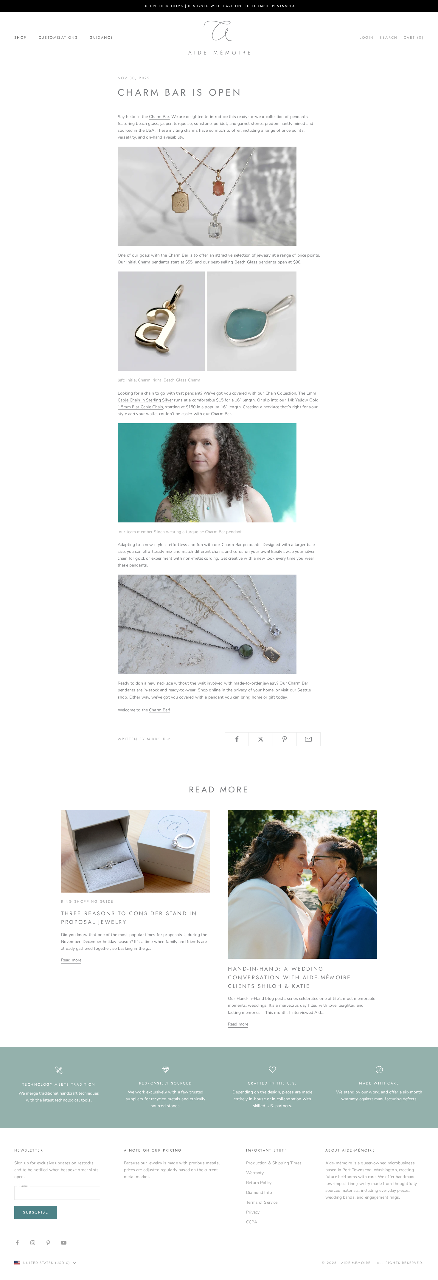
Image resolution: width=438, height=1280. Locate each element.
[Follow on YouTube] (64, 1243)
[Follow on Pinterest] (48, 1243)
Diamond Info (259, 1192)
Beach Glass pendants (255, 262)
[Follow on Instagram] (33, 1243)
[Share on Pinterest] (284, 739)
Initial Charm (138, 262)
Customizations (58, 37)
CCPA (251, 1222)
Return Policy (258, 1183)
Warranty (255, 1173)
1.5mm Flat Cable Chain (140, 407)
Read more (71, 960)
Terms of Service (261, 1202)
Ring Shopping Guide (87, 901)
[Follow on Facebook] (17, 1243)
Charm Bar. (159, 117)
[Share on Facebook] (236, 739)
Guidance (101, 37)
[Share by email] (308, 739)
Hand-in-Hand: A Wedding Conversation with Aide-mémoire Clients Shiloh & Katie (289, 977)
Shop (20, 37)
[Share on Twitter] (260, 739)
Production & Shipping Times (274, 1163)
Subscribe (35, 1212)
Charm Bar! (159, 710)
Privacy (253, 1212)
